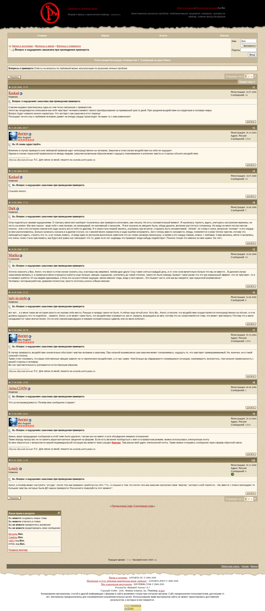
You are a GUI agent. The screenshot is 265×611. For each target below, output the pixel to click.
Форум (105, 35)
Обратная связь (230, 566)
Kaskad (14, 92)
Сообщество (130, 60)
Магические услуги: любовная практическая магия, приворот (117, 580)
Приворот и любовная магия (82, 8)
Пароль (236, 50)
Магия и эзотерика (22, 45)
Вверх (254, 566)
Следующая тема (143, 505)
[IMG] (12, 540)
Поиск (167, 60)
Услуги (163, 35)
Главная (42, 35)
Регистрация (101, 60)
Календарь (116, 60)
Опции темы (246, 81)
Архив (245, 566)
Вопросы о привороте (69, 45)
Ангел (23, 133)
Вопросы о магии (44, 45)
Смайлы (13, 537)
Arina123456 (18, 388)
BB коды (13, 533)
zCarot (161, 590)
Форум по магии (185, 8)
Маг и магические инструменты (116, 584)
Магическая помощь (206, 8)
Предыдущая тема (122, 505)
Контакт (224, 35)
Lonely (13, 468)
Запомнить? (249, 45)
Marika (14, 254)
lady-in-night (18, 297)
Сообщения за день (151, 60)
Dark (12, 208)
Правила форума (18, 549)
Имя (234, 41)
